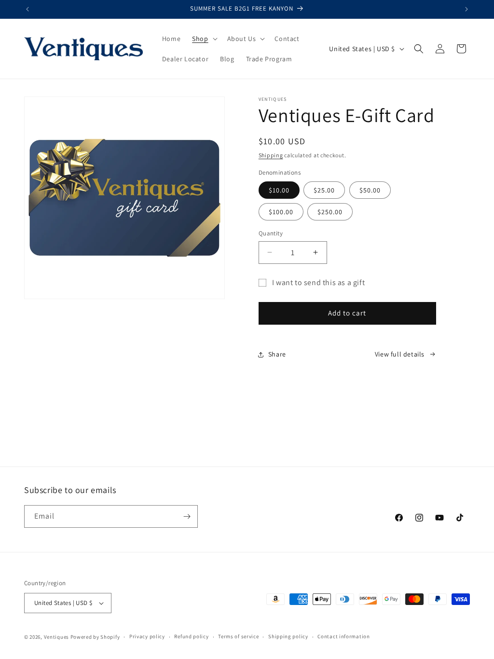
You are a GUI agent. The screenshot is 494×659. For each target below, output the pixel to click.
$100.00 (281, 211)
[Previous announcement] (27, 9)
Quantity (271, 233)
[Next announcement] (466, 9)
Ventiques (56, 636)
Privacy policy (147, 636)
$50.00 (370, 190)
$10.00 (279, 190)
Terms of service (238, 636)
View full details (400, 354)
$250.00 (330, 211)
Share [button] (277, 354)
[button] (203, 38)
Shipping (271, 155)
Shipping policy (288, 636)
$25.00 (324, 190)
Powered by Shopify (95, 636)
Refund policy (191, 636)
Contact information (343, 636)
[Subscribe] (186, 516)
